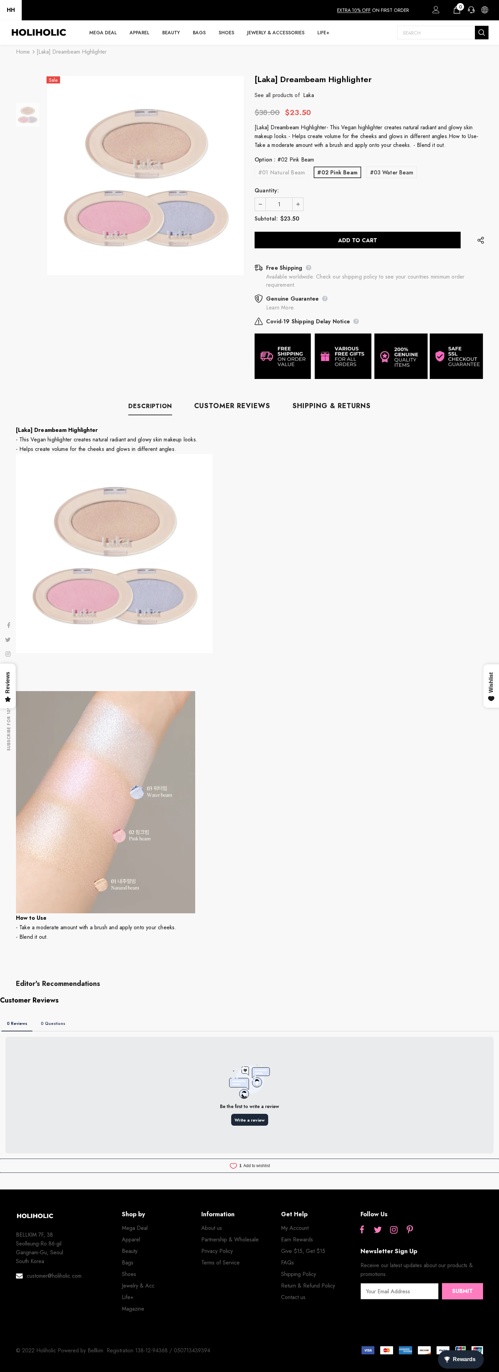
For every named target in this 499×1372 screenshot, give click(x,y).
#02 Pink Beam (337, 172)
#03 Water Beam (391, 172)
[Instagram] (394, 1230)
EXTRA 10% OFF (354, 10)
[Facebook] (362, 1230)
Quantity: (267, 190)
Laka (308, 95)
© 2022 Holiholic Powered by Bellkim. (61, 1350)
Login (435, 11)
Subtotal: (266, 219)
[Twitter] (378, 1230)
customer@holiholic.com (54, 1276)
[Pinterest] (410, 1230)
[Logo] (38, 32)
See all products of (277, 95)
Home (23, 52)
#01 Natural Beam (281, 172)
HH (11, 10)
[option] (145, 175)
